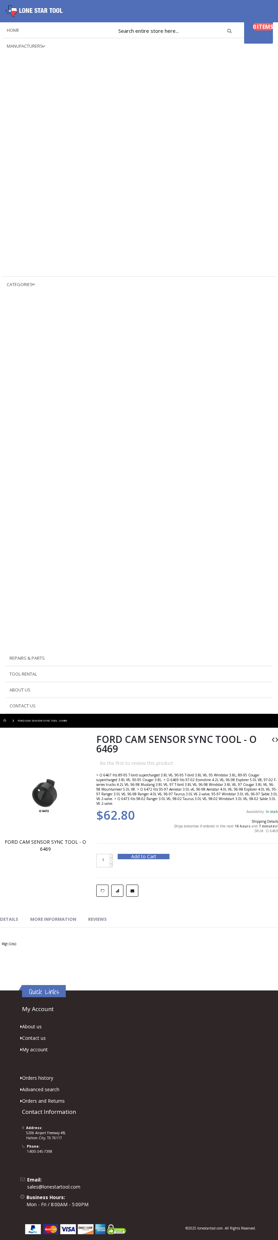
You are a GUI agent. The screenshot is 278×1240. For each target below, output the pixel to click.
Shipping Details (265, 821)
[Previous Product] (273, 739)
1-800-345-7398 (39, 1151)
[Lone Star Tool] (34, 11)
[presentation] (9, 919)
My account (35, 1049)
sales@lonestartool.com (53, 1187)
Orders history (37, 1078)
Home (5, 721)
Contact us (34, 1038)
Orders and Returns (43, 1101)
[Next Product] (277, 739)
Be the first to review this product (136, 763)
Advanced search (40, 1089)
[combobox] (174, 31)
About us (32, 1026)
